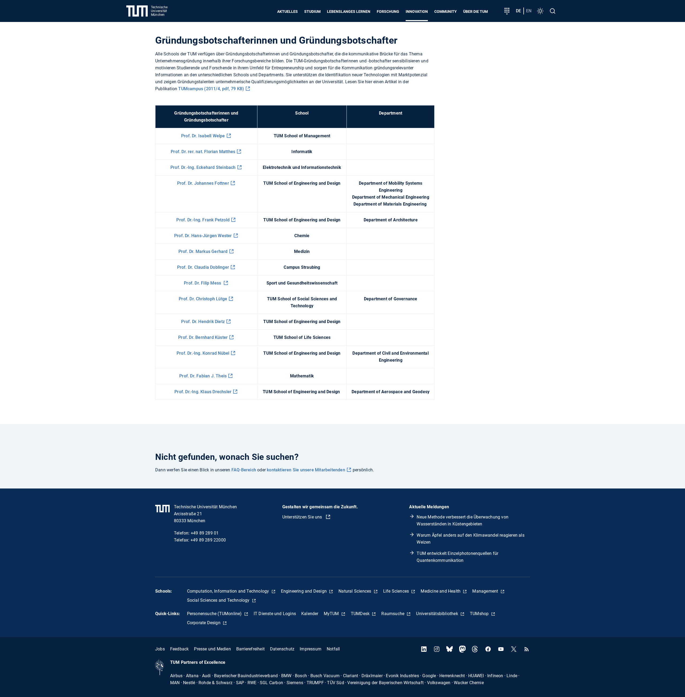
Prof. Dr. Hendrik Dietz (203, 321)
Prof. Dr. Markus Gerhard (203, 251)
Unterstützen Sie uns (302, 517)
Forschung (388, 11)
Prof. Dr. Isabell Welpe (203, 135)
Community (445, 11)
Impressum (310, 648)
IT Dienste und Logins (275, 613)
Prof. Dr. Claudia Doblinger (203, 267)
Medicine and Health (441, 591)
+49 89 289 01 (205, 533)
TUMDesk (361, 613)
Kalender (309, 613)
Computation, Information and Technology (228, 591)
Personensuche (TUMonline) (215, 613)
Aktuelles (287, 11)
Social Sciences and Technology (219, 600)
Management (485, 591)
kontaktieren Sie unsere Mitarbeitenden (306, 469)
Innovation (417, 11)
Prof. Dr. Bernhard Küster (203, 337)
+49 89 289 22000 (208, 540)
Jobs (160, 648)
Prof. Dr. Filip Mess (203, 283)
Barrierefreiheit (250, 648)
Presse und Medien (212, 648)
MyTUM (332, 613)
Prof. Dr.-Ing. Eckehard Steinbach (203, 167)
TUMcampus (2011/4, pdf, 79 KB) (211, 88)
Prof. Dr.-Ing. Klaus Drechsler (202, 391)
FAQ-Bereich (243, 469)
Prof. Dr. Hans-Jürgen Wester (203, 235)
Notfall (333, 648)
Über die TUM (475, 11)
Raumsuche (393, 613)
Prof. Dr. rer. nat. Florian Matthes (203, 151)
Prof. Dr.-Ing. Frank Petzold (203, 219)
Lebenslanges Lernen (348, 11)
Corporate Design (204, 622)
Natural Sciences (355, 591)
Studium (312, 11)
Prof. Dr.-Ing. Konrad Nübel (203, 353)
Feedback (179, 648)
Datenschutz (282, 648)
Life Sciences (396, 591)
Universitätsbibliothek (437, 613)
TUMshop (480, 613)
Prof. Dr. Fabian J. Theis (203, 375)
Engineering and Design (304, 591)
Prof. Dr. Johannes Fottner (203, 183)
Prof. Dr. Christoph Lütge (203, 298)
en (528, 10)
